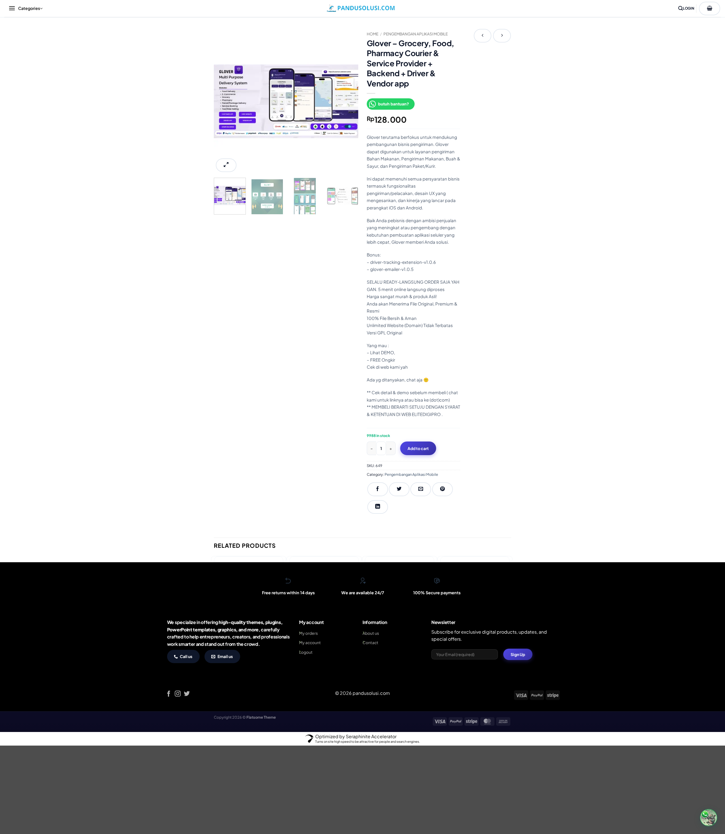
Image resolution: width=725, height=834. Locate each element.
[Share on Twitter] (399, 489)
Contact (370, 642)
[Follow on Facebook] (169, 694)
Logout (306, 652)
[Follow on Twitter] (187, 694)
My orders (308, 633)
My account (310, 642)
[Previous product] (502, 36)
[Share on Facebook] (377, 489)
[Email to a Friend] (420, 489)
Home (372, 33)
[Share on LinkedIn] (377, 507)
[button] (25, 8)
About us (370, 633)
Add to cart (418, 448)
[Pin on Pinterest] (442, 489)
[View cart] (709, 8)
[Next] (348, 101)
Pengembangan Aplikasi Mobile (415, 33)
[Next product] (482, 36)
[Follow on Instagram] (178, 694)
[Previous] (224, 101)
